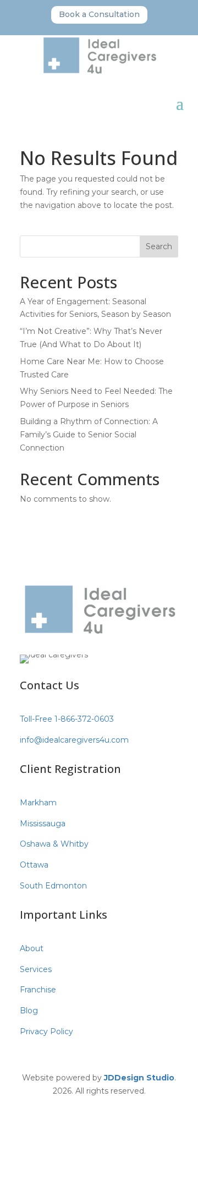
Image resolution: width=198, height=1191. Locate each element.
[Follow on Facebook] (77, 1106)
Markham (38, 803)
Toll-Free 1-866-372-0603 (67, 719)
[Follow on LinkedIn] (121, 1106)
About (31, 948)
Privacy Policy (46, 1031)
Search (159, 246)
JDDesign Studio (139, 1078)
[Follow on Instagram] (99, 1106)
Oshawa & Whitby (54, 844)
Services (36, 969)
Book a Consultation (99, 14)
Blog (29, 1011)
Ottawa (34, 865)
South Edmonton (53, 886)
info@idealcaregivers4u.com (74, 740)
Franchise (38, 990)
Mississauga (42, 823)
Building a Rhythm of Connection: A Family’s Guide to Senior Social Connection (89, 434)
